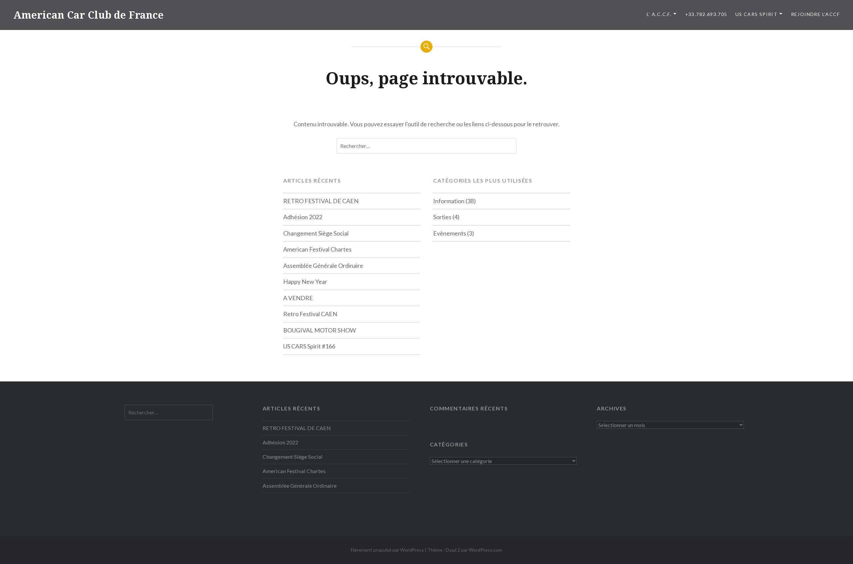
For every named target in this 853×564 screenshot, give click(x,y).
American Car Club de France (88, 15)
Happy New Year (305, 281)
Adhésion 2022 (302, 217)
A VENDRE (298, 297)
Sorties (442, 217)
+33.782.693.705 (706, 14)
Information (448, 201)
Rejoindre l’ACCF (815, 14)
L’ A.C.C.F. (659, 14)
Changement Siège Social (316, 233)
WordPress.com (485, 550)
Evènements (449, 233)
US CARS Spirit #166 (309, 346)
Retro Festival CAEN (310, 313)
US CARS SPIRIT (756, 14)
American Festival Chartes (317, 249)
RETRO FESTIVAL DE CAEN (321, 201)
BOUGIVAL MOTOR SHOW (319, 330)
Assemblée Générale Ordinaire (323, 265)
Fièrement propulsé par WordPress (387, 550)
